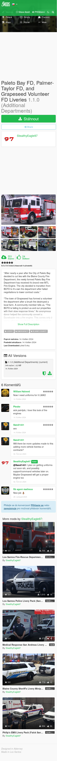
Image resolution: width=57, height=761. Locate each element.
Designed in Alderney (12, 748)
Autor (34, 461)
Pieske (16, 406)
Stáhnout (31, 118)
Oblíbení (25, 259)
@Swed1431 (19, 465)
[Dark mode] (48, 12)
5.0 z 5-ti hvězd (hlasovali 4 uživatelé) (16, 265)
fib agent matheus (23, 489)
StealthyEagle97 (27, 135)
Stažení (11, 259)
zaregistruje (10, 508)
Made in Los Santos (11, 751)
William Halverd (21, 391)
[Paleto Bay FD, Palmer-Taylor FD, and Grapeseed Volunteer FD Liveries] (28, 210)
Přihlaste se (37, 505)
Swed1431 (18, 424)
